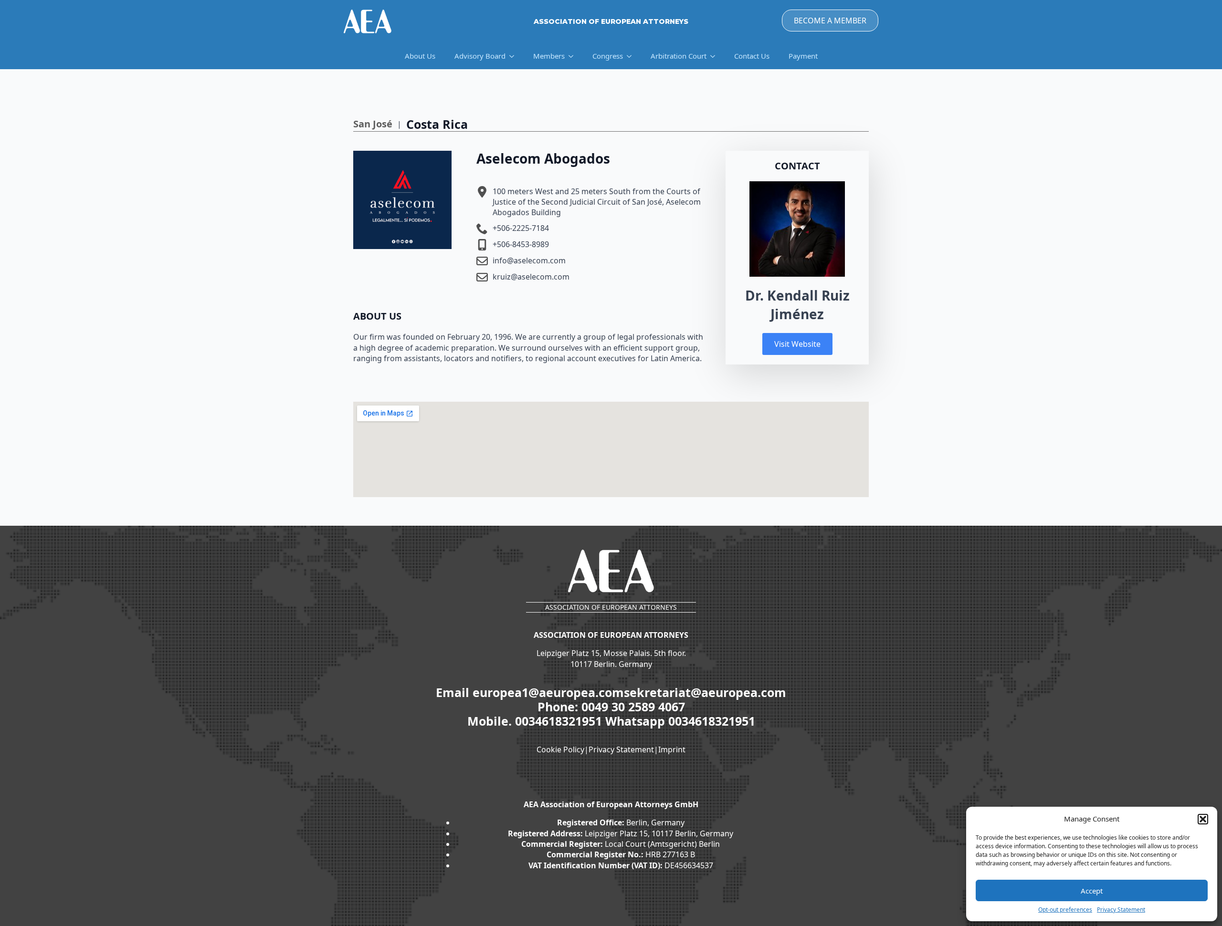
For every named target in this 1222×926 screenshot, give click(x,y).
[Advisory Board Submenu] (515, 56)
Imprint (671, 749)
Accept (1092, 890)
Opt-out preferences (1065, 910)
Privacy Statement (1121, 910)
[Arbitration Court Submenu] (715, 56)
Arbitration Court (678, 56)
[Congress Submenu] (632, 56)
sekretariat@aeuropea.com (705, 692)
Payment (803, 56)
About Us (420, 56)
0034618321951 (560, 721)
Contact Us (751, 56)
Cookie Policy (560, 749)
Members (549, 56)
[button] (1203, 819)
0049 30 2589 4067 (633, 706)
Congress (607, 56)
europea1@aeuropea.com (548, 692)
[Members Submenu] (574, 56)
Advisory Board (480, 56)
